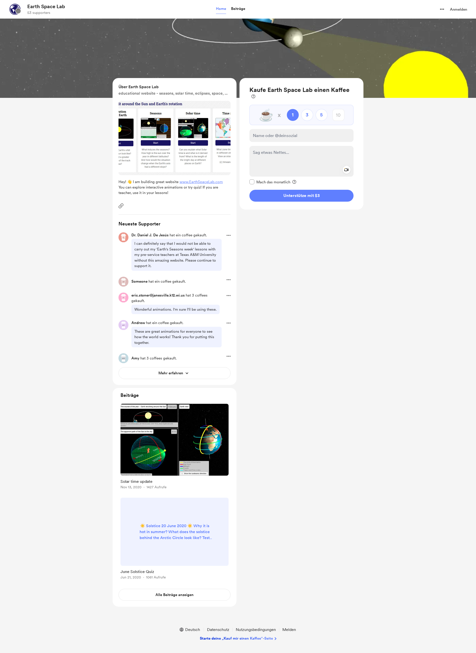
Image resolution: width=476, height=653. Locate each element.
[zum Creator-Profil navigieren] (15, 9)
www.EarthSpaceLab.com (201, 182)
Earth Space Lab (46, 6)
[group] (175, 447)
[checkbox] (269, 182)
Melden (289, 629)
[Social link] (121, 205)
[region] (301, 144)
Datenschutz (218, 629)
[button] (221, 9)
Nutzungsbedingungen (256, 629)
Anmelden (458, 9)
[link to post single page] (175, 447)
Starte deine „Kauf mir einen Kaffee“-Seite (236, 638)
